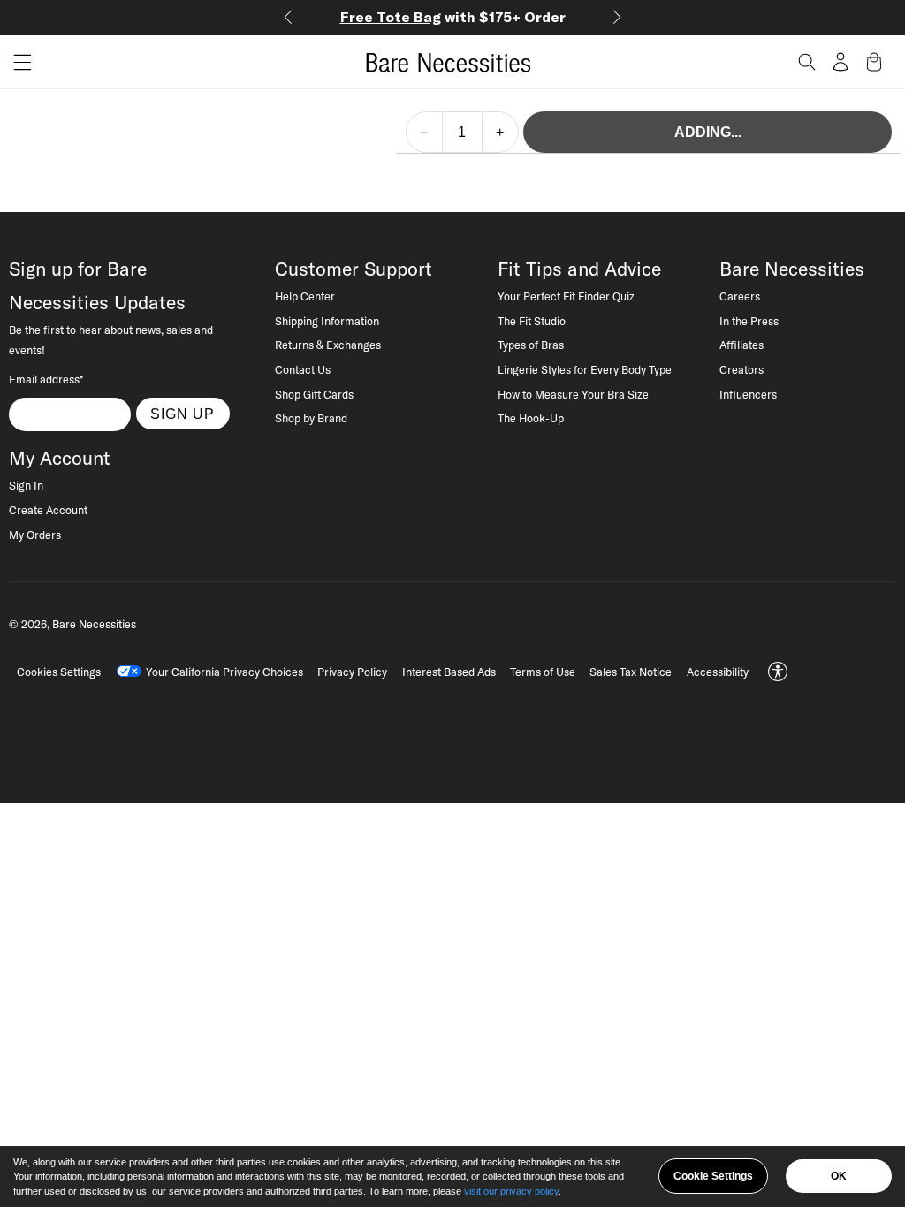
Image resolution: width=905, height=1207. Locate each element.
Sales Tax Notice (630, 671)
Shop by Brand (311, 418)
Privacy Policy (352, 671)
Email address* (46, 379)
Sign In (26, 485)
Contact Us (303, 369)
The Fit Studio (532, 321)
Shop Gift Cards (314, 394)
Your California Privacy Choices (224, 671)
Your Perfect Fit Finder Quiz (566, 296)
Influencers (748, 394)
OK (839, 1176)
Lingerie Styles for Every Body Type (585, 369)
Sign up (182, 413)
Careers (739, 296)
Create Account (48, 510)
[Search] (807, 62)
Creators (741, 369)
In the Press (749, 321)
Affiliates (741, 345)
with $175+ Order (453, 17)
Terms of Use (542, 671)
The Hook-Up (531, 418)
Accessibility (718, 671)
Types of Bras (531, 345)
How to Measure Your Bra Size (573, 394)
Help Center (305, 296)
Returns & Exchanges (328, 345)
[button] (16, 62)
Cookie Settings (713, 1176)
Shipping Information (327, 321)
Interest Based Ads (449, 671)
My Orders (35, 535)
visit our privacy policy (511, 1191)
